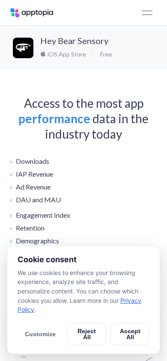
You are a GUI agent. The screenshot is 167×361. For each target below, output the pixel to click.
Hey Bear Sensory (74, 41)
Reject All (87, 334)
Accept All (130, 334)
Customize (40, 334)
